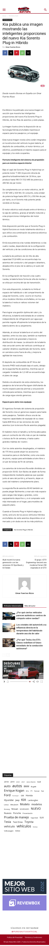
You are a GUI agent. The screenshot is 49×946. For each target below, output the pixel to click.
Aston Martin (31, 782)
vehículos (24, 826)
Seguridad (34, 818)
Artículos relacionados (13, 606)
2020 (18, 782)
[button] (4, 9)
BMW (26, 786)
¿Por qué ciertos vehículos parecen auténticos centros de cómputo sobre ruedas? (31, 615)
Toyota (28, 821)
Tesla (7, 821)
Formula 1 (15, 796)
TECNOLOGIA (13, 16)
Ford (7, 795)
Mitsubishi (14, 804)
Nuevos (7, 813)
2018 (6, 781)
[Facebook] (5, 52)
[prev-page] (4, 654)
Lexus (6, 804)
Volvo (17, 830)
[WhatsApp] (22, 52)
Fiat (42, 791)
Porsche (17, 813)
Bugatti (33, 786)
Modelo (25, 804)
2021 (23, 782)
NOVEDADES (24, 809)
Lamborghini (33, 800)
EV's (27, 791)
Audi (39, 782)
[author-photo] (24, 590)
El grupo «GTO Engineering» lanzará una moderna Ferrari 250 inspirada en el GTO (36, 564)
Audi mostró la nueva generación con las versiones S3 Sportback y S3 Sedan (13, 564)
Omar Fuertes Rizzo (13, 47)
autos (17, 786)
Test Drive (18, 822)
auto (7, 786)
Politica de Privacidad (14, 937)
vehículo (9, 826)
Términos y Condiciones (33, 937)
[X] (10, 52)
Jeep (17, 800)
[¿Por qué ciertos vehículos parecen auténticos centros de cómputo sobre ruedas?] (9, 615)
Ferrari (36, 791)
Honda (29, 795)
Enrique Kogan (14, 790)
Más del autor (30, 606)
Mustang (7, 809)
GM (22, 795)
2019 (12, 782)
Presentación (28, 813)
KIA (23, 799)
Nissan (14, 809)
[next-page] (8, 654)
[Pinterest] (16, 52)
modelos (36, 804)
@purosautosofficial (24, 931)
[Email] (28, 52)
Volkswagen (8, 831)
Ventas (35, 827)
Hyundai (9, 800)
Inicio (4, 16)
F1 (32, 791)
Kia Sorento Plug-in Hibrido (23, 530)
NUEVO (36, 808)
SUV (42, 817)
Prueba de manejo (16, 817)
